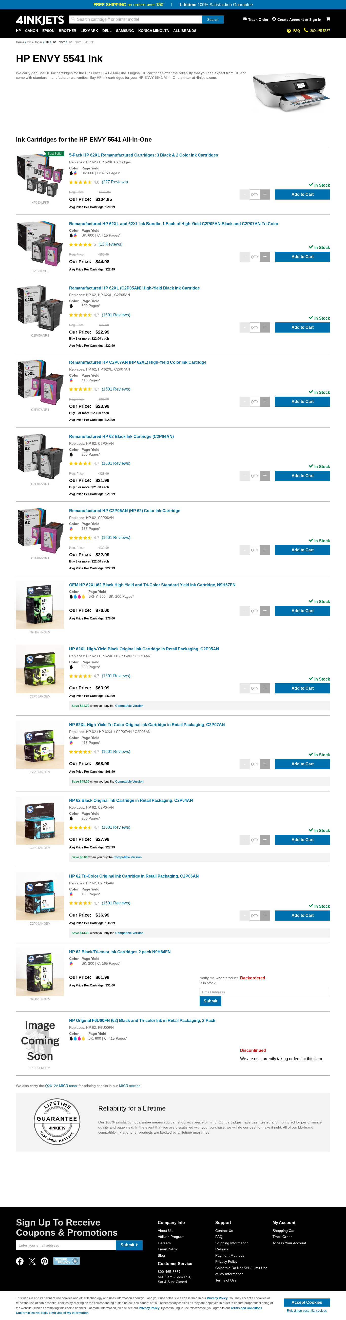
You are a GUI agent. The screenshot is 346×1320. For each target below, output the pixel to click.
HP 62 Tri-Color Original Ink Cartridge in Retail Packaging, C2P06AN (134, 876)
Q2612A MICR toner (61, 1086)
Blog (161, 1255)
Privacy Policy (226, 1261)
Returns (221, 1249)
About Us (165, 1231)
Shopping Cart (284, 1231)
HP (47, 42)
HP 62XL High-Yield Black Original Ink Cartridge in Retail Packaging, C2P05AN (144, 649)
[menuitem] (18, 31)
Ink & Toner (35, 42)
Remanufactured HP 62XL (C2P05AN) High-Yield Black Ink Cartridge (134, 288)
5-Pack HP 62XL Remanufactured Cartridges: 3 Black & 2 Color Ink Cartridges (143, 155)
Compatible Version (129, 706)
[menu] (173, 31)
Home (20, 42)
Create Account (291, 19)
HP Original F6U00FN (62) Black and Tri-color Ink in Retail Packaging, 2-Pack (142, 1020)
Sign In (315, 19)
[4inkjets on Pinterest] (44, 1263)
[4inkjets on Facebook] (20, 1263)
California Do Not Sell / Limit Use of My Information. (52, 1313)
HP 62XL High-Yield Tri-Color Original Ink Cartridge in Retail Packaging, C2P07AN (147, 725)
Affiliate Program (171, 1237)
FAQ (296, 31)
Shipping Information (231, 1243)
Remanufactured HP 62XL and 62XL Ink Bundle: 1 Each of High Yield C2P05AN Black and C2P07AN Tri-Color (173, 224)
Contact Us (224, 1231)
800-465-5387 (320, 31)
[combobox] (146, 19)
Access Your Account (289, 1243)
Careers (164, 1243)
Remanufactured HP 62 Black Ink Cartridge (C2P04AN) (121, 436)
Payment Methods (229, 1255)
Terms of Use (226, 1280)
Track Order (258, 19)
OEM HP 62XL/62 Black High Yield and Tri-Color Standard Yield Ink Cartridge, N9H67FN (152, 585)
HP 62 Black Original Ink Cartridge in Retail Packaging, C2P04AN (131, 800)
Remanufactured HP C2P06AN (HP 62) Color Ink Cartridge (124, 511)
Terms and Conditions (246, 1308)
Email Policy (167, 1249)
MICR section (130, 1086)
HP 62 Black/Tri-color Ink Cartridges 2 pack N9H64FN (120, 952)
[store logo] (40, 20)
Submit (210, 1001)
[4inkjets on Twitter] (32, 1263)
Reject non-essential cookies (307, 1310)
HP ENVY (59, 42)
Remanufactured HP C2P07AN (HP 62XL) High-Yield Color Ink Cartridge (137, 362)
